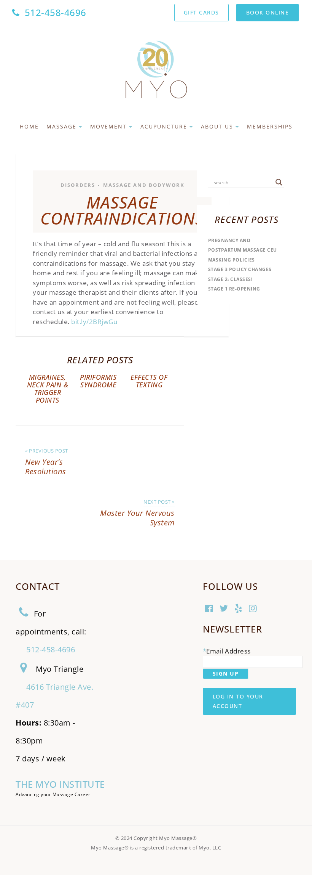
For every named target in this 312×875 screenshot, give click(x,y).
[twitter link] (224, 609)
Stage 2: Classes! (230, 279)
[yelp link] (239, 609)
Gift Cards (201, 12)
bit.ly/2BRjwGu (94, 321)
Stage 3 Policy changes (240, 269)
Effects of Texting (149, 380)
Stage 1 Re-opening (234, 289)
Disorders (77, 184)
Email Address (228, 651)
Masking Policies (231, 260)
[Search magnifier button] (279, 182)
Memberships (270, 126)
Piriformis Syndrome (98, 380)
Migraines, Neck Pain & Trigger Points (47, 388)
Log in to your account (238, 701)
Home (29, 126)
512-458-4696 (55, 12)
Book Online (267, 12)
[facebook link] (210, 609)
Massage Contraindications (122, 210)
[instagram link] (254, 609)
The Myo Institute (60, 784)
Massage (61, 126)
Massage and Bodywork (144, 184)
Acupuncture (163, 126)
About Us (217, 126)
